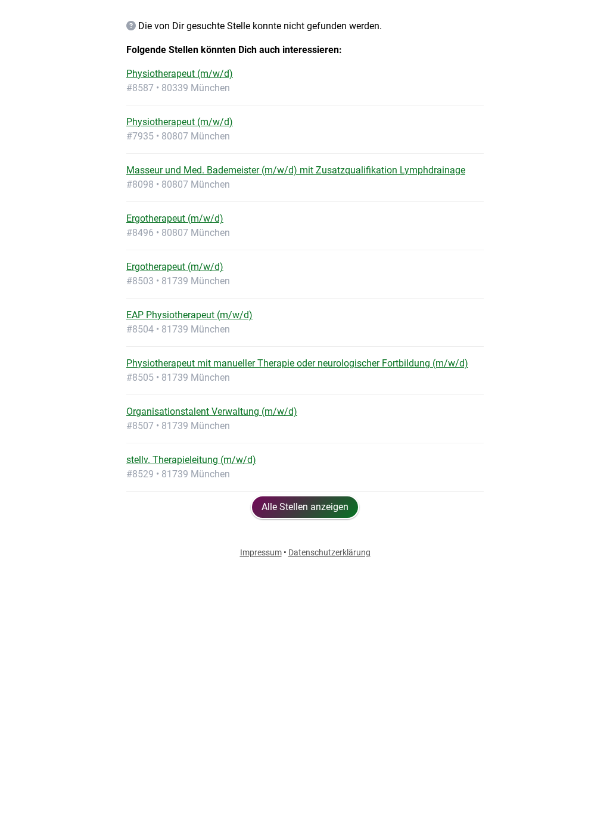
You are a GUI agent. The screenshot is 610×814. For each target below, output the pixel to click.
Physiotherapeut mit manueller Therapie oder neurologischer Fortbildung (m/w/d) (297, 363)
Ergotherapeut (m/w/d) (174, 218)
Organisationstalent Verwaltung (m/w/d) (211, 411)
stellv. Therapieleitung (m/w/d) (191, 459)
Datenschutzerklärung (329, 552)
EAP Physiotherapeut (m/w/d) (189, 315)
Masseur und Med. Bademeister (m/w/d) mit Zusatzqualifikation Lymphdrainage (295, 170)
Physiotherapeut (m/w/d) (179, 73)
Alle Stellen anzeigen (305, 506)
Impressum (261, 552)
